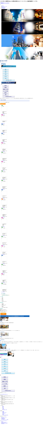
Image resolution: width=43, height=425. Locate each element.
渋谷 (2, 299)
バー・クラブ (3, 305)
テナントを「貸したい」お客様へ (4, 419)
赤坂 (2, 298)
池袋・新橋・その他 (4, 301)
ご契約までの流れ (3, 418)
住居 (3, 414)
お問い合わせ (2, 423)
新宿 (3, 407)
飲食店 (3, 303)
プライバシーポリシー (3, 422)
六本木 (3, 408)
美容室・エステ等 (4, 412)
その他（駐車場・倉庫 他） (5, 307)
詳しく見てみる (3, 123)
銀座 (2, 297)
